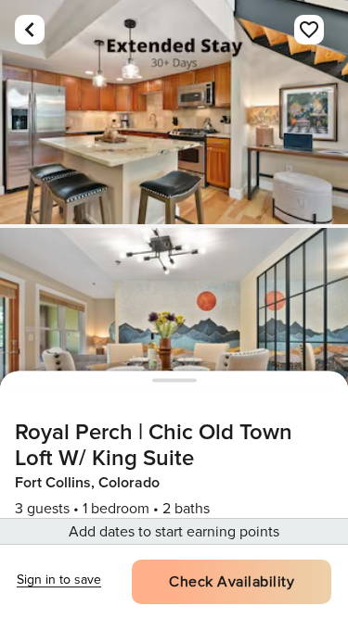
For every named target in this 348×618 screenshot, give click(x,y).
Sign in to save (59, 579)
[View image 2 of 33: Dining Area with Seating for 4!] (174, 340)
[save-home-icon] (309, 29)
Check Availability (231, 582)
